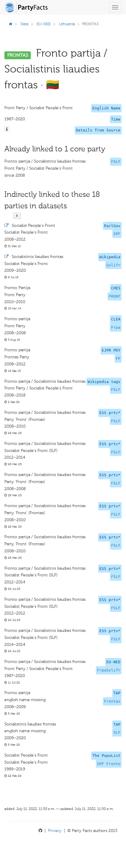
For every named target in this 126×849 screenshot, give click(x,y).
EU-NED (44, 24)
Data (24, 24)
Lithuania (67, 24)
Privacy (55, 830)
